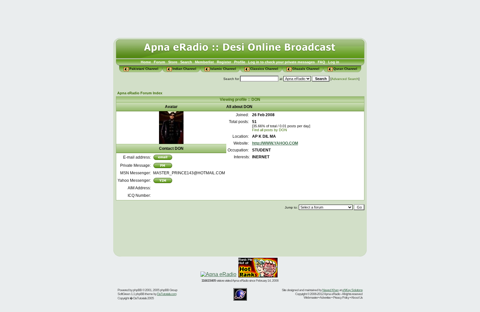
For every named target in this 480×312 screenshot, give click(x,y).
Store (172, 62)
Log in (333, 62)
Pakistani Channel (143, 68)
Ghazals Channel (305, 68)
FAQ (321, 62)
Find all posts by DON (269, 130)
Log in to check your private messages (281, 62)
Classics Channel (264, 68)
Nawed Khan (330, 290)
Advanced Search (345, 79)
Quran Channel (345, 68)
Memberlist (204, 62)
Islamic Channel (223, 68)
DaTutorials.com (166, 294)
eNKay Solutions (352, 290)
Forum (159, 62)
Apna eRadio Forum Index (139, 93)
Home (146, 62)
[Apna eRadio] (218, 274)
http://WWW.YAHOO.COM (275, 143)
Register (224, 62)
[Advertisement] (240, 17)
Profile (239, 62)
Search (186, 62)
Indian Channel (184, 68)
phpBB (137, 290)
